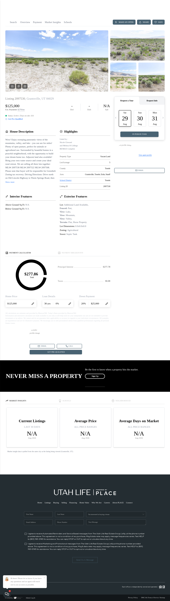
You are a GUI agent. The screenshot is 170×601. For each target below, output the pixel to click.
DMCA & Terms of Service (150, 598)
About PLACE (118, 503)
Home (39, 503)
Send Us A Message (85, 560)
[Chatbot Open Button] (7, 594)
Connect (129, 503)
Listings (48, 503)
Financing (73, 503)
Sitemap (162, 598)
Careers (107, 503)
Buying (56, 503)
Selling (64, 503)
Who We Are (97, 503)
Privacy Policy (133, 598)
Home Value (84, 503)
